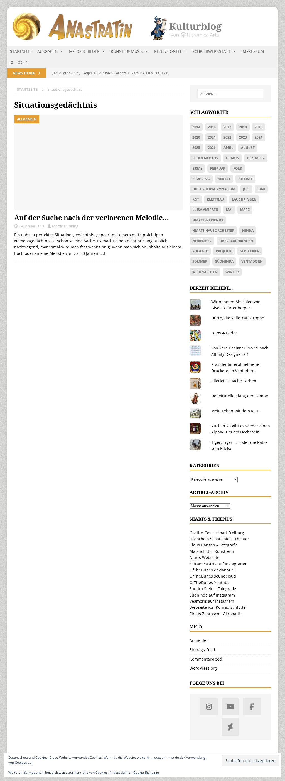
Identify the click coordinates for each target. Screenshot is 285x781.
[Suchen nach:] (230, 93)
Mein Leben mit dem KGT (235, 410)
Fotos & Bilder (84, 51)
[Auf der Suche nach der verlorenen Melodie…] (98, 162)
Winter (232, 272)
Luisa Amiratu (205, 209)
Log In (22, 62)
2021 (212, 137)
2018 (243, 127)
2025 (196, 147)
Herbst (224, 178)
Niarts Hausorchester (213, 230)
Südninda (224, 261)
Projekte (224, 251)
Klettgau (215, 199)
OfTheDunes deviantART (212, 570)
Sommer (199, 261)
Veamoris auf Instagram (212, 601)
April (228, 147)
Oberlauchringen (236, 240)
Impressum (253, 51)
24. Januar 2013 (31, 225)
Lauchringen (244, 199)
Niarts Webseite (204, 557)
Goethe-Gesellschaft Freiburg (217, 532)
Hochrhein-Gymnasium (213, 189)
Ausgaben (47, 51)
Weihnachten (205, 272)
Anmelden (199, 640)
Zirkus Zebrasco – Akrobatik (215, 613)
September (249, 251)
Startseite (21, 51)
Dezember (256, 158)
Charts (232, 158)
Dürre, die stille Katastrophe (237, 318)
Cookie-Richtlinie (146, 772)
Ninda (248, 230)
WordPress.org (203, 668)
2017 (227, 127)
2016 (212, 127)
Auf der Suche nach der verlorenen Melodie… (91, 217)
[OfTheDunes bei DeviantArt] (230, 727)
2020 (196, 137)
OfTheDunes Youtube (210, 582)
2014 (196, 127)
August (248, 147)
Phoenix (200, 251)
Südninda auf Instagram (212, 595)
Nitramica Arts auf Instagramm (218, 563)
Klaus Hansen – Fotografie (214, 545)
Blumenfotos (205, 158)
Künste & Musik (127, 51)
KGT (195, 199)
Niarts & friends (207, 220)
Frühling (201, 178)
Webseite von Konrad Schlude (217, 607)
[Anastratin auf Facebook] (252, 706)
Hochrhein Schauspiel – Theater (219, 538)
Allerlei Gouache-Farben (233, 380)
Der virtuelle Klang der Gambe (239, 395)
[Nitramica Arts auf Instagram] (209, 706)
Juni (261, 189)
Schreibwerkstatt (211, 51)
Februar (217, 168)
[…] (102, 253)
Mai (229, 209)
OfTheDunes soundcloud (213, 576)
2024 (258, 137)
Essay (197, 168)
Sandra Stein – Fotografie (213, 588)
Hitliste (245, 178)
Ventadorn (252, 261)
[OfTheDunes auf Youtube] (230, 706)
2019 (258, 127)
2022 (227, 137)
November (202, 240)
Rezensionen (167, 51)
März (245, 209)
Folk (237, 168)
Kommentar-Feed (206, 659)
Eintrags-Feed (202, 649)
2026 (212, 147)
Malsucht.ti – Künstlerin (212, 551)
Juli (246, 189)
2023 (243, 137)
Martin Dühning (65, 225)
